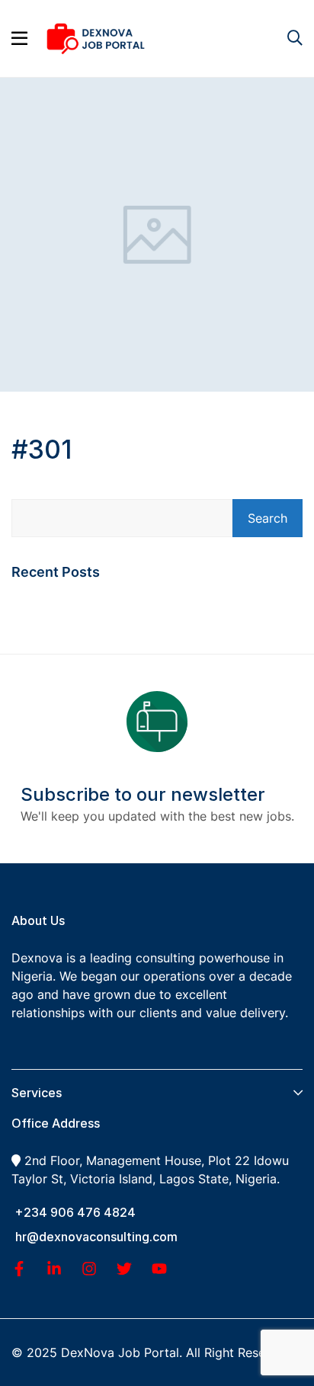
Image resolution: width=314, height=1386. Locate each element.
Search (267, 518)
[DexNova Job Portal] (95, 37)
